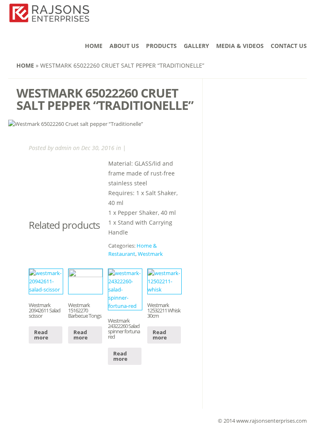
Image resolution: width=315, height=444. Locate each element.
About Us (124, 46)
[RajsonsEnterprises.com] (49, 18)
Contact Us (289, 46)
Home (94, 46)
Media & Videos (240, 46)
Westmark (150, 253)
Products (161, 46)
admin (63, 148)
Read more (41, 334)
